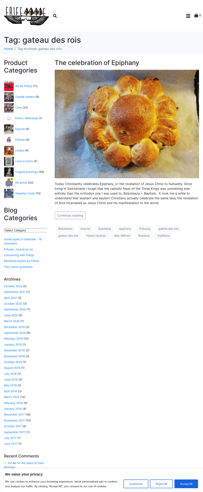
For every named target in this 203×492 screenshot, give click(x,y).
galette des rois (168, 228)
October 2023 (13, 286)
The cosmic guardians (18, 266)
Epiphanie (104, 228)
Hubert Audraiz (96, 235)
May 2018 (10, 385)
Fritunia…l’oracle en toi (18, 249)
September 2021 (15, 291)
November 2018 (14, 356)
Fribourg (144, 228)
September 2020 (15, 309)
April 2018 (10, 391)
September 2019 (15, 332)
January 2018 (13, 408)
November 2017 (14, 420)
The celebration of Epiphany (97, 63)
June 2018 (11, 379)
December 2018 (14, 350)
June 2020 (11, 315)
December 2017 (14, 414)
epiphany (125, 228)
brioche (85, 228)
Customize (136, 483)
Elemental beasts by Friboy (21, 260)
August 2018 (12, 367)
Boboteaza (65, 228)
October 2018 (13, 362)
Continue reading (70, 215)
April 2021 (10, 297)
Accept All (186, 483)
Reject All (161, 483)
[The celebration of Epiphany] (127, 124)
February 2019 (13, 338)
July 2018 (10, 373)
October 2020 (13, 303)
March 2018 (11, 397)
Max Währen (122, 235)
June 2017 (10, 443)
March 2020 (12, 321)
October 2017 (13, 426)
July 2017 (10, 438)
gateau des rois (68, 235)
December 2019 (14, 327)
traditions (164, 235)
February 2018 (13, 403)
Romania (143, 235)
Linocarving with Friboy (19, 255)
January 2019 (13, 344)
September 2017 (15, 432)
